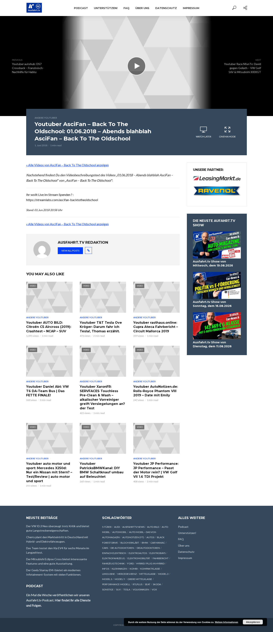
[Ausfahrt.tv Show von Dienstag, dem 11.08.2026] (217, 325)
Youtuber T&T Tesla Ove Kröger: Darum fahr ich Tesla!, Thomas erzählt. (101, 327)
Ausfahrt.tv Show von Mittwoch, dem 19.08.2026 (213, 263)
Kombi (134, 568)
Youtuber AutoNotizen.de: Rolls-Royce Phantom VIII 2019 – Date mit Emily (155, 391)
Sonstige (108, 589)
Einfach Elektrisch (114, 553)
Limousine (108, 573)
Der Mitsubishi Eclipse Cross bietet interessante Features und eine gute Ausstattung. (56, 561)
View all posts (70, 250)
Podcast (81, 8)
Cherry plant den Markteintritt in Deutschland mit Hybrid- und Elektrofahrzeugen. (57, 539)
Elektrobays (157, 553)
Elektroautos (138, 553)
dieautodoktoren (148, 547)
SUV (118, 589)
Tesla (126, 589)
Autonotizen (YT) (133, 537)
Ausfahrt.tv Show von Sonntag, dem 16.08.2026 (212, 304)
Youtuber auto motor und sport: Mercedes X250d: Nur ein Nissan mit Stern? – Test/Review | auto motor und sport (49, 472)
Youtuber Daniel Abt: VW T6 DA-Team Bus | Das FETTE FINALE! (47, 391)
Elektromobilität (139, 558)
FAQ (126, 8)
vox (154, 589)
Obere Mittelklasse (140, 579)
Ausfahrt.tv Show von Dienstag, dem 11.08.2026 (212, 344)
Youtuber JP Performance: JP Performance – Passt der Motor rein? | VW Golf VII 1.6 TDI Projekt (155, 470)
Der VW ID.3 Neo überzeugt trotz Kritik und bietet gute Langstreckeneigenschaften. (57, 528)
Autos (150, 537)
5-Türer (107, 526)
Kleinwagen (119, 568)
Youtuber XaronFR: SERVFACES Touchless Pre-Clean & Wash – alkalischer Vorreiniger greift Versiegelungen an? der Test (102, 397)
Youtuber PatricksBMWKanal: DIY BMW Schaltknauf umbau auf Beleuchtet (102, 470)
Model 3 (163, 573)
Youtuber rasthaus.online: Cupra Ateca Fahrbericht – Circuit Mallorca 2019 (155, 327)
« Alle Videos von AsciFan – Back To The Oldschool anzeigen (67, 165)
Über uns (142, 8)
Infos (105, 568)
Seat (147, 584)
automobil (119, 532)
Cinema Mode (227, 136)
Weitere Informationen (226, 622)
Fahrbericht (160, 558)
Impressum (191, 8)
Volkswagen (141, 589)
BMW (145, 542)
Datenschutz (166, 8)
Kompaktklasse (150, 568)
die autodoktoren (122, 547)
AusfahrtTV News (133, 526)
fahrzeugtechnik (113, 563)
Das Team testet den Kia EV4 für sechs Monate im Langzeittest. (57, 550)
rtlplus (137, 584)
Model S (107, 579)
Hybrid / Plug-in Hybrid (150, 563)
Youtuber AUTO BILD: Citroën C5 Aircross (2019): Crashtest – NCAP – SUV (48, 327)
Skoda (157, 584)
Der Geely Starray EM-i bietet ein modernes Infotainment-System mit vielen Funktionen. (53, 572)
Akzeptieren (253, 622)
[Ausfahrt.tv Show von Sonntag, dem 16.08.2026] (217, 285)
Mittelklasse (147, 573)
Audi (117, 526)
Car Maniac (157, 542)
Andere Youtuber (46, 117)
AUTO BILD (153, 526)
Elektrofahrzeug (113, 558)
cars (105, 547)
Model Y (120, 579)
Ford (130, 563)
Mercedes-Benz (127, 573)
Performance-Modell (116, 584)
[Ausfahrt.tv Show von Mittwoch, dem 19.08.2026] (217, 244)
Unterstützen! (106, 8)
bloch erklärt (130, 542)
